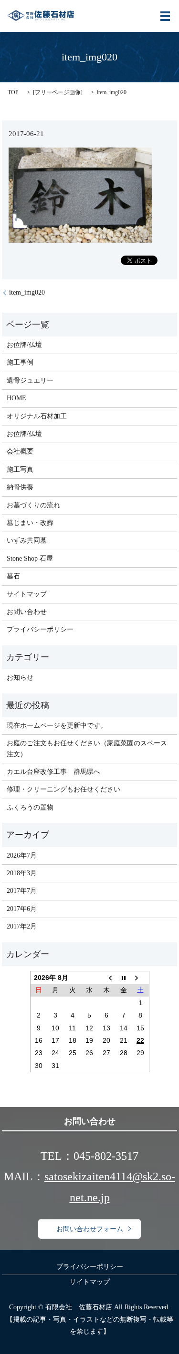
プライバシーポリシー (40, 629)
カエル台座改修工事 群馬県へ (53, 771)
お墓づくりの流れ (33, 505)
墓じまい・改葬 (30, 522)
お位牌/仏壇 (24, 344)
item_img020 (27, 292)
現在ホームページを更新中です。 (57, 725)
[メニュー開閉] (165, 16)
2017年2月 (22, 926)
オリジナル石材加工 (37, 416)
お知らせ (20, 677)
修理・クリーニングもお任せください (63, 789)
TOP (13, 92)
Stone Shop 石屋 (30, 558)
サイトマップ (27, 594)
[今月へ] (123, 977)
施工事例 (20, 362)
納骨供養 (20, 487)
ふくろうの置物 (30, 807)
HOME (16, 398)
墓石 (13, 576)
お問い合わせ (27, 611)
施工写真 (20, 469)
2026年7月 (22, 855)
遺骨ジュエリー (30, 380)
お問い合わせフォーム (89, 1229)
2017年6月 (22, 908)
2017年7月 (22, 890)
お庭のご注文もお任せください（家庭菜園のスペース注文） (87, 748)
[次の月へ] (140, 977)
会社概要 (20, 451)
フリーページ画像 (58, 92)
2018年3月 (22, 873)
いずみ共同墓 (27, 540)
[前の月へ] (106, 977)
